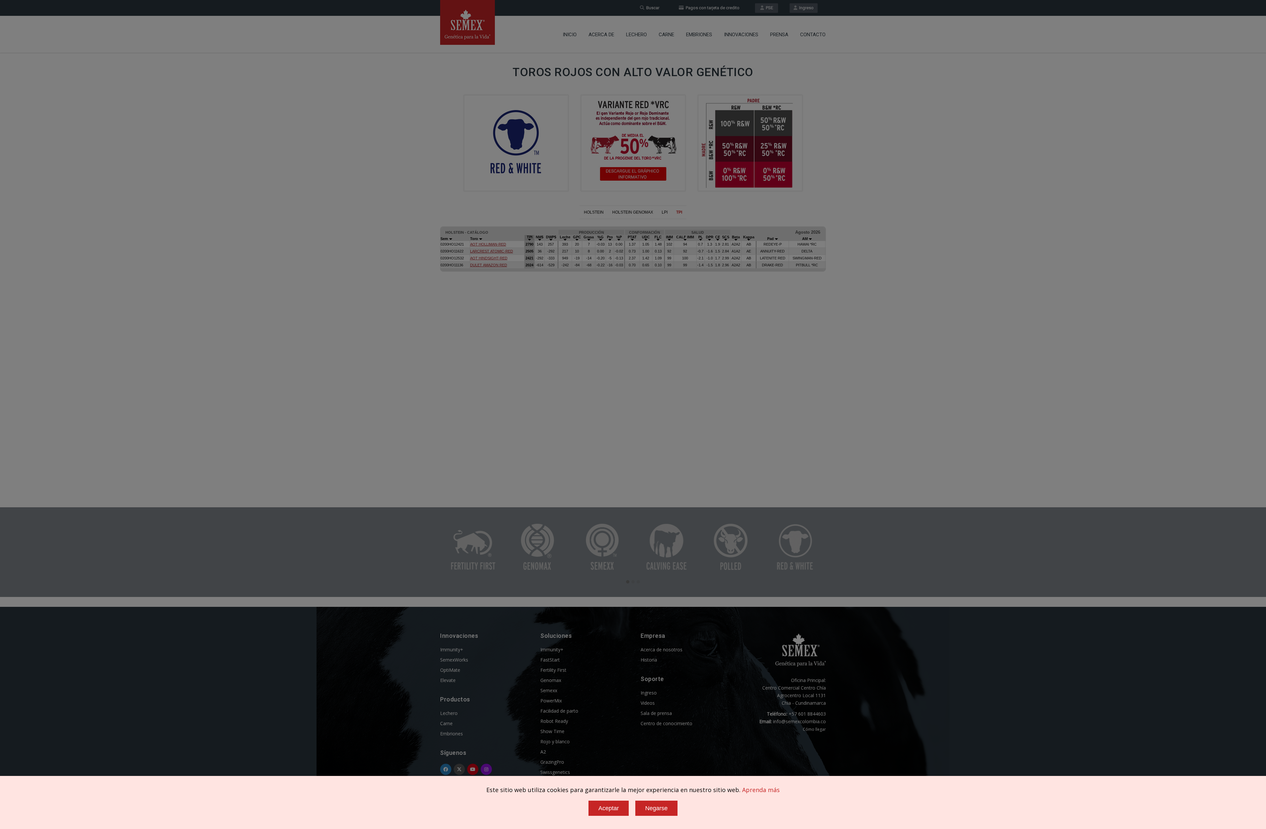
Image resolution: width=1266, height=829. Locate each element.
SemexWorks (454, 660)
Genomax (550, 680)
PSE (768, 7)
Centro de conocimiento (666, 723)
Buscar (651, 7)
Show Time (552, 731)
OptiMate (450, 670)
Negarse (656, 808)
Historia (649, 660)
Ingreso (805, 7)
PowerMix (551, 700)
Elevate (448, 680)
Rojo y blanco (555, 741)
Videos (648, 703)
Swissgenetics (555, 772)
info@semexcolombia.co (799, 721)
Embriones (699, 35)
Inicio (570, 35)
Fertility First (553, 670)
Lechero (636, 35)
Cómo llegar (814, 729)
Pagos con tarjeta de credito (711, 7)
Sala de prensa (656, 713)
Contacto (813, 35)
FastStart (550, 660)
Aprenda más (761, 790)
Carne (666, 35)
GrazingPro (552, 762)
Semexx (548, 690)
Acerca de (601, 35)
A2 (543, 752)
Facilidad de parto (559, 711)
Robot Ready (554, 721)
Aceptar (608, 808)
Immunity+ (451, 649)
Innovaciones (741, 35)
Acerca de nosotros (661, 649)
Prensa (779, 35)
